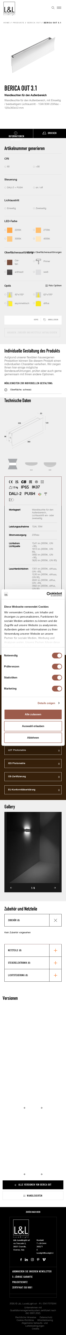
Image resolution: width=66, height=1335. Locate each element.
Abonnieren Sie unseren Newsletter (32, 1271)
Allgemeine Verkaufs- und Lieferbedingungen (35, 1324)
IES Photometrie (16, 763)
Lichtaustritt (11, 200)
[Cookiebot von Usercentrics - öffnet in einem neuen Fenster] (47, 594)
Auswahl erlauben (33, 726)
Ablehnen (33, 737)
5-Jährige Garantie (22, 1276)
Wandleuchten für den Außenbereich (25, 95)
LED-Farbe (10, 221)
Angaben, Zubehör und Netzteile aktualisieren (32, 332)
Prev (11, 888)
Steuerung (10, 179)
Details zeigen (46, 703)
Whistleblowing (45, 1320)
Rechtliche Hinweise (25, 1317)
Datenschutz (46, 1317)
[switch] (57, 666)
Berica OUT (34, 23)
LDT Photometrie (17, 750)
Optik (7, 286)
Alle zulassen (33, 714)
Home (7, 23)
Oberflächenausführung (18, 252)
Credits (35, 1329)
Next (55, 888)
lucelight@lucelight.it (45, 1253)
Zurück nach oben (33, 1212)
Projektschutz (20, 1282)
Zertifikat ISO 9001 (22, 1287)
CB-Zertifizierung (17, 776)
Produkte (18, 23)
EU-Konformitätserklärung (21, 790)
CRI (6, 158)
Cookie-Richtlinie (25, 1320)
